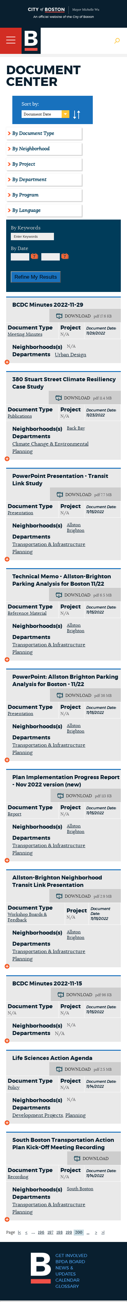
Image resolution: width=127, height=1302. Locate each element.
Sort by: (30, 104)
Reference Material (27, 613)
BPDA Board (70, 1262)
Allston (74, 525)
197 (50, 1233)
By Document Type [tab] (33, 133)
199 (69, 1233)
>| (102, 1233)
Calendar (67, 1280)
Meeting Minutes (25, 334)
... (33, 1232)
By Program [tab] (25, 194)
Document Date (37, 114)
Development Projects (37, 1115)
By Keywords (25, 227)
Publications (20, 416)
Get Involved (71, 1256)
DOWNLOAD (78, 316)
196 (41, 1233)
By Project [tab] (23, 164)
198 (59, 1233)
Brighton (75, 530)
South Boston (80, 1189)
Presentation (20, 513)
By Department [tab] (29, 179)
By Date (19, 248)
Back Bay (76, 428)
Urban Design (70, 354)
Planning (75, 1115)
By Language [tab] (26, 210)
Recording (18, 1177)
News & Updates (65, 1271)
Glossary (67, 1286)
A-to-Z (76, 114)
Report (14, 814)
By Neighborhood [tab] (31, 148)
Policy (13, 1088)
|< (19, 1233)
